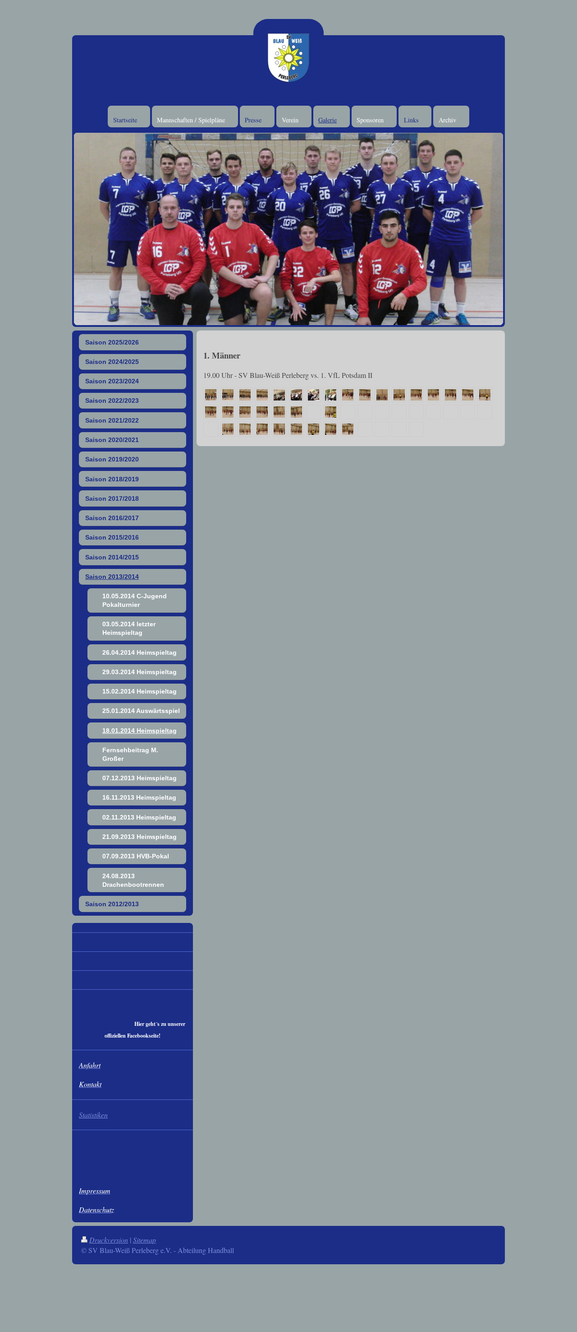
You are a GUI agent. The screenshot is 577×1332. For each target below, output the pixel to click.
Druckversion (108, 1239)
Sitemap (144, 1239)
